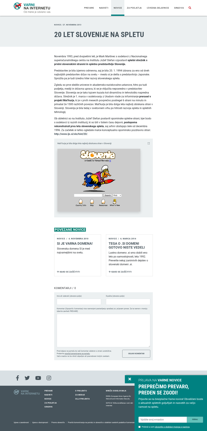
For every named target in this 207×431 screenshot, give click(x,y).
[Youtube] (38, 378)
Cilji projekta (82, 399)
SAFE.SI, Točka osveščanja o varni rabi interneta (119, 404)
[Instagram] (48, 378)
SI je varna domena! (75, 244)
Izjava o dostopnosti (40, 422)
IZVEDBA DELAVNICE (158, 8)
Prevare (89, 8)
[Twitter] (27, 378)
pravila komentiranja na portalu (77, 354)
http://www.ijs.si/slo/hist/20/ (70, 134)
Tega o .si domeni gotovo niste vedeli (127, 246)
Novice (118, 8)
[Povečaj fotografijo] (149, 143)
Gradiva (179, 8)
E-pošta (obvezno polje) (115, 296)
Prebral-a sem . (166, 427)
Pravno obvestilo (58, 422)
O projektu (81, 391)
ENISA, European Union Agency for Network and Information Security (118, 397)
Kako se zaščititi (70, 272)
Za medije (80, 395)
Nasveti (104, 8)
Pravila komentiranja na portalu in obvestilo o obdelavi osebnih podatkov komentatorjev (103, 422)
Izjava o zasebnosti (21, 422)
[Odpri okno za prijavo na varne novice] (130, 379)
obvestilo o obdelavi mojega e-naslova (172, 427)
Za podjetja (134, 8)
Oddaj (195, 419)
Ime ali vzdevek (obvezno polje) (69, 296)
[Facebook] (17, 378)
